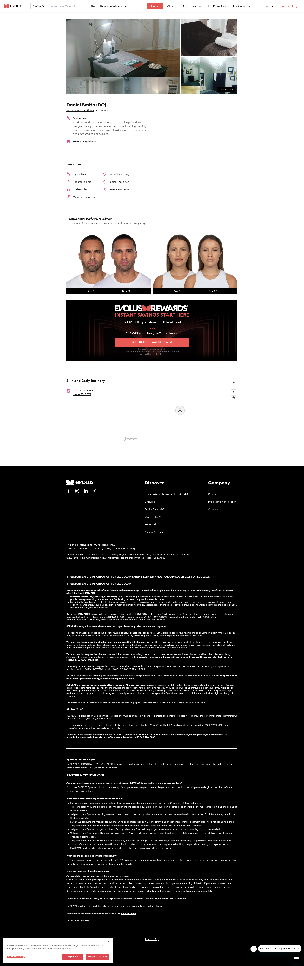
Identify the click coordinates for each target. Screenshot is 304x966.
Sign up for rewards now (150, 342)
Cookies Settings (126, 548)
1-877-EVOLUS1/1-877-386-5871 (153, 735)
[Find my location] (233, 398)
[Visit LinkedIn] (86, 491)
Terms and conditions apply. (152, 349)
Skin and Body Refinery (80, 110)
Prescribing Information (182, 725)
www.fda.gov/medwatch (117, 737)
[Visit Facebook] (68, 491)
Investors (267, 6)
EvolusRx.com (128, 914)
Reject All (73, 957)
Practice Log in (290, 6)
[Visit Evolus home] (14, 6)
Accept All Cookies (97, 957)
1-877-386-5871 (178, 899)
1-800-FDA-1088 (146, 737)
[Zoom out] (233, 387)
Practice (36, 6)
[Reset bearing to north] (233, 391)
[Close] (108, 941)
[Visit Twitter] (94, 491)
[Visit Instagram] (77, 491)
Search (155, 6)
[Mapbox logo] (130, 439)
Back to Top (152, 939)
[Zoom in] (233, 382)
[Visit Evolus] (79, 482)
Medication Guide (75, 728)
